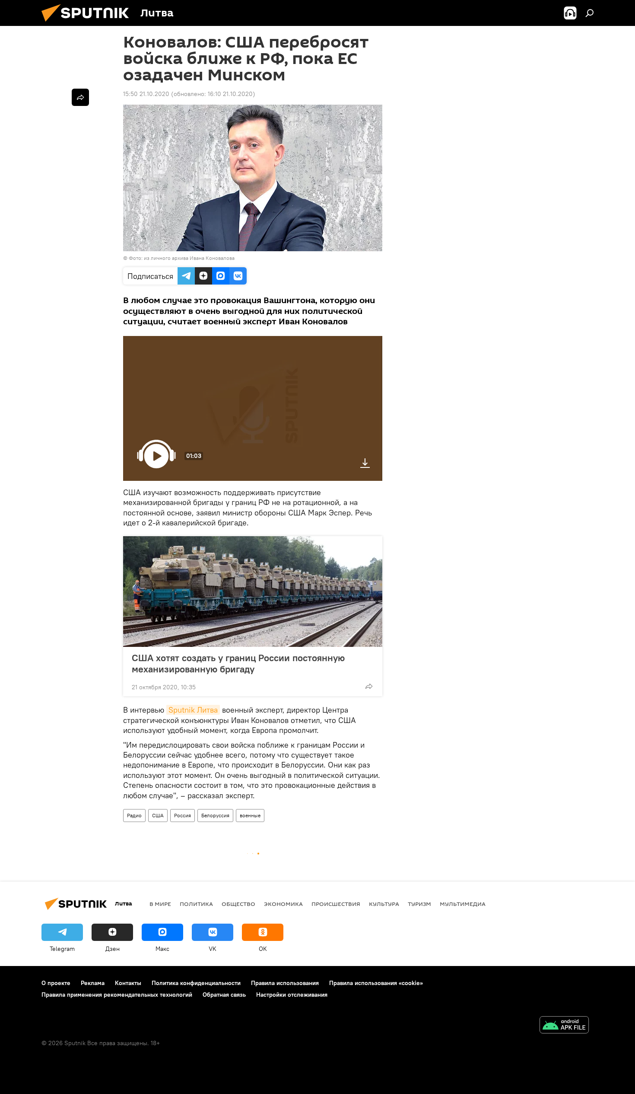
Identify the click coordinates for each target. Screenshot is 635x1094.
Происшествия (335, 904)
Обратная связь (224, 994)
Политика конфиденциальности (196, 983)
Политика (196, 904)
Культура (384, 904)
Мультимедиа (463, 904)
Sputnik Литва (193, 710)
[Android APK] (564, 1026)
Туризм (419, 904)
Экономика (283, 904)
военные (250, 815)
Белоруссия (215, 815)
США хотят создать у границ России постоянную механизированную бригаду (238, 663)
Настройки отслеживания (291, 994)
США (158, 815)
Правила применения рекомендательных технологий (116, 994)
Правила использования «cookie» (376, 983)
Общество (238, 904)
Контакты (128, 983)
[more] (369, 686)
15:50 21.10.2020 (146, 94)
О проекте (55, 983)
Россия (182, 815)
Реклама (93, 983)
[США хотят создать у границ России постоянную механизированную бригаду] (252, 591)
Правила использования (285, 983)
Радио (134, 815)
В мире (160, 904)
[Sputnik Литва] (88, 24)
